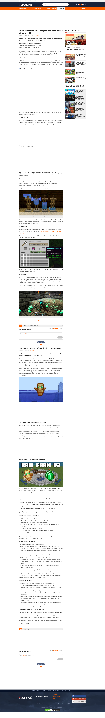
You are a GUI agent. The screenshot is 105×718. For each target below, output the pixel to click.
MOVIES (54, 8)
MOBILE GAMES (23, 8)
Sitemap (55, 698)
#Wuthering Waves (39, 1)
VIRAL (35, 8)
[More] (66, 8)
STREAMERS (41, 8)
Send (60, 337)
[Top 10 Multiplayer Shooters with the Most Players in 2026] (70, 110)
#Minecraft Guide (34, 325)
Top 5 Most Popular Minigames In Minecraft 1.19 (38, 320)
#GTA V (28, 1)
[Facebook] (76, 4)
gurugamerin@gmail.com (41, 697)
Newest (55, 328)
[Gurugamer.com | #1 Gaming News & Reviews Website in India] (26, 5)
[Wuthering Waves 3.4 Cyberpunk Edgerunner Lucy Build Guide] (70, 104)
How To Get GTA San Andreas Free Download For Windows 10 (81, 79)
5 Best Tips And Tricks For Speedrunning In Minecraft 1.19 (31, 43)
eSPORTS (30, 8)
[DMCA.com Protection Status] (52, 711)
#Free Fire (32, 1)
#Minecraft (23, 1)
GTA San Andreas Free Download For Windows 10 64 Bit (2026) (75, 49)
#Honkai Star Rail (47, 1)
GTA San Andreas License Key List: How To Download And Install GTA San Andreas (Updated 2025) (81, 56)
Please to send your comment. (28, 333)
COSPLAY (48, 8)
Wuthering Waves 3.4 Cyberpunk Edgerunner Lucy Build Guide (80, 103)
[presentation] (23, 326)
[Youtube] (79, 4)
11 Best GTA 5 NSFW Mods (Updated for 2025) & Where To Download (81, 63)
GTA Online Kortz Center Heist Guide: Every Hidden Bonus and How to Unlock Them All (79, 98)
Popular (61, 328)
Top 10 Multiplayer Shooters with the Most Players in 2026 (80, 109)
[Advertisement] (41, 19)
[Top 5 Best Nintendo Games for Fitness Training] (70, 92)
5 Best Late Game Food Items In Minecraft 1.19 (29, 47)
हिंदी (84, 8)
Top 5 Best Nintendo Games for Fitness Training (79, 91)
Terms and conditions (58, 696)
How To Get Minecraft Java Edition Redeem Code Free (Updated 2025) (80, 71)
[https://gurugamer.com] (25, 697)
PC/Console (60, 8)
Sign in (84, 4)
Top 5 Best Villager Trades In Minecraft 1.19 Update (30, 45)
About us (55, 694)
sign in (24, 333)
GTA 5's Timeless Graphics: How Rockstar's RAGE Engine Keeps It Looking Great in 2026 (80, 116)
